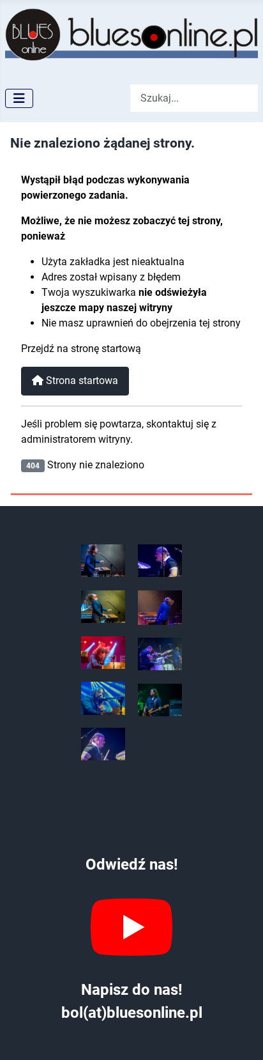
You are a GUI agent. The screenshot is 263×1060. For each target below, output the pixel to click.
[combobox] (194, 98)
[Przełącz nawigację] (19, 98)
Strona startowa (80, 380)
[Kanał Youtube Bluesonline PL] (131, 927)
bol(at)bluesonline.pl (131, 1013)
